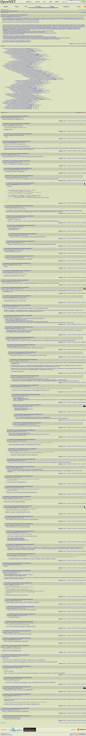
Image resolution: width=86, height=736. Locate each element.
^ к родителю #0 (70, 120)
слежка (78, 6)
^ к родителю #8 (70, 173)
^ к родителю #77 (69, 402)
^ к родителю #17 (69, 302)
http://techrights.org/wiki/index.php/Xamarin (16, 539)
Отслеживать (83, 12)
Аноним (37, 57)
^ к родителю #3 (70, 138)
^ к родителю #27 (69, 513)
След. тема (84, 722)
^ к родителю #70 (69, 456)
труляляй (30, 101)
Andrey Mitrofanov (32, 51)
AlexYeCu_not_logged (35, 54)
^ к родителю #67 (69, 618)
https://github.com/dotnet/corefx (35, 25)
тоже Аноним (36, 55)
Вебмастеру (83, 734)
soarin (29, 53)
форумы (6, 6)
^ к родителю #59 (69, 222)
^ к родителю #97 (69, 720)
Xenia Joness (28, 66)
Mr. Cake (40, 83)
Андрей (32, 95)
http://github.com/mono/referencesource (16, 19)
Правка (75, 43)
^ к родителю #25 (69, 334)
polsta (29, 100)
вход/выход (66, 6)
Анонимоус (30, 49)
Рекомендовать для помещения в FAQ (64, 722)
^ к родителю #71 (69, 382)
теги (66, 1)
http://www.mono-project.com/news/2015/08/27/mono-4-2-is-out (21, 17)
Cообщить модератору (81, 43)
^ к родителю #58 (69, 604)
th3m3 (29, 93)
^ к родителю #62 (69, 560)
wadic (45, 73)
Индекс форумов (73, 722)
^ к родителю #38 (69, 373)
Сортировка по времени (80, 112)
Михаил (37, 97)
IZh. (29, 68)
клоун (37, 91)
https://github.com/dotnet (51, 25)
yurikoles (53, 77)
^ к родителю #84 (69, 684)
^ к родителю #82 (69, 674)
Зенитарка (28, 107)
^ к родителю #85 (69, 420)
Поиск (63, 1)
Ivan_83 (29, 94)
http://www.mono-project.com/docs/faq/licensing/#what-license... (17, 146)
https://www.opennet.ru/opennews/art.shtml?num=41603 (72, 24)
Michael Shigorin (34, 88)
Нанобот (30, 64)
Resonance (28, 48)
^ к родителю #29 (69, 342)
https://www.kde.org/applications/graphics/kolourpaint (44, 244)
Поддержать (77, 734)
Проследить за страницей (6, 734)
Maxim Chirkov (82, 733)
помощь (17, 6)
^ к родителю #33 (69, 356)
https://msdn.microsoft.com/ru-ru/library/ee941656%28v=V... (31, 469)
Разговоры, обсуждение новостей (11, 11)
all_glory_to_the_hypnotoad (38, 99)
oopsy (37, 60)
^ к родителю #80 (69, 238)
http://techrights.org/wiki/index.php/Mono (15, 538)
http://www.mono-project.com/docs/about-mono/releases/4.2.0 (21, 21)
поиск (26, 6)
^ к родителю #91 (69, 260)
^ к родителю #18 (69, 203)
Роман (32, 50)
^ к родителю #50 (69, 596)
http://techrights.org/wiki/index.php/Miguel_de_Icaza (18, 540)
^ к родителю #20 (69, 324)
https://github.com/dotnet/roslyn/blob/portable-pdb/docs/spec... (53, 28)
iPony (40, 58)
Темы (77, 722)
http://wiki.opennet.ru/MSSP (24, 512)
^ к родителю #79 (69, 411)
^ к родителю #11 (69, 180)
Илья (27, 103)
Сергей (42, 82)
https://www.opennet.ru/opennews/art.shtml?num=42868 (18, 41)
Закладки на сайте (5, 733)
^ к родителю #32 (69, 349)
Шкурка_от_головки (37, 89)
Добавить (72, 734)
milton (32, 69)
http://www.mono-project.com (49, 17)
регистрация (77, 0)
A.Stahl (27, 52)
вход (74, 0)
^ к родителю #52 (69, 541)
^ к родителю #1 (70, 131)
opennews (9, 16)
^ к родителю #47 (69, 521)
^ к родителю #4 (70, 165)
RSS (85, 112)
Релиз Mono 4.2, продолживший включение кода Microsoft (14, 48)
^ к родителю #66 (69, 611)
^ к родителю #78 (69, 231)
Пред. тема (80, 722)
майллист (52, 6)
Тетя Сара (30, 63)
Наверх (75, 120)
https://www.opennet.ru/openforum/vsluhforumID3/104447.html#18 (31, 197)
